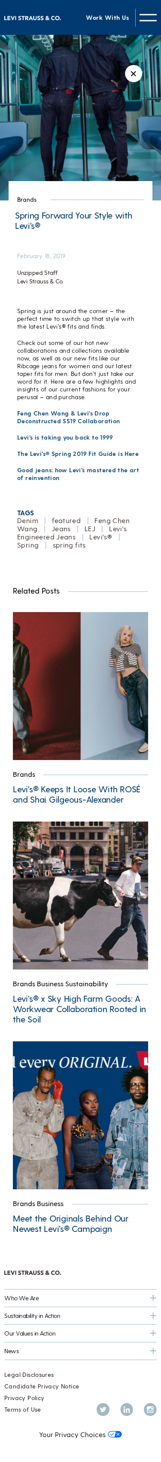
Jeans (61, 528)
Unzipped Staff (37, 272)
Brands (26, 199)
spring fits (69, 545)
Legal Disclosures (29, 1374)
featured (66, 520)
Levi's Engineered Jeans (72, 532)
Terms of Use (22, 1409)
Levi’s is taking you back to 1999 (65, 437)
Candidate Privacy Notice (41, 1386)
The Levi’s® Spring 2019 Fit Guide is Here (78, 453)
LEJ (90, 528)
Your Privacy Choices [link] (72, 1434)
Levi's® (100, 536)
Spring (28, 545)
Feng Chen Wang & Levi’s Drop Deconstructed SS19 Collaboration (68, 417)
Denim (27, 520)
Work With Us (107, 17)
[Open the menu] (148, 17)
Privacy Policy (24, 1397)
